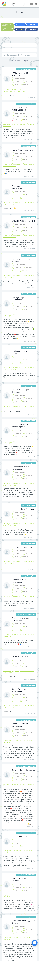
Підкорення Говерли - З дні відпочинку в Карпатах (17, 741)
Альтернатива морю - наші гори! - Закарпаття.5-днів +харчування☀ (15, 90)
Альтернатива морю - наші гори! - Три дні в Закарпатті (18, 125)
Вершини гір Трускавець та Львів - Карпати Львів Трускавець (18, 165)
